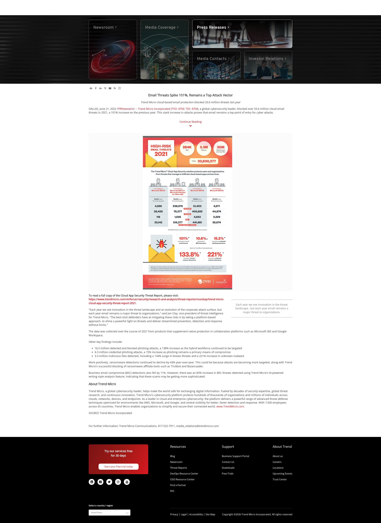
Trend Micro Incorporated (154, 108)
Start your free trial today (118, 466)
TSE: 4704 (191, 108)
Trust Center (280, 479)
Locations (278, 468)
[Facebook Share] (95, 88)
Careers (277, 462)
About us (278, 456)
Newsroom (176, 462)
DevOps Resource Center (184, 474)
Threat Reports (178, 468)
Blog (172, 456)
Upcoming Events (282, 474)
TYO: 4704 (178, 108)
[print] (91, 88)
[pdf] (119, 88)
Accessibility (196, 514)
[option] (113, 49)
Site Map (210, 514)
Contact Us (228, 462)
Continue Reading (190, 121)
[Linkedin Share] (100, 88)
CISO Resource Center (182, 479)
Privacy (174, 514)
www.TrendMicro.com (230, 406)
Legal (184, 514)
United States (96, 512)
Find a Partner (178, 485)
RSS (172, 491)
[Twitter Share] (105, 88)
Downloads (228, 468)
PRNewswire (126, 108)
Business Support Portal (235, 456)
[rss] (115, 88)
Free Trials (228, 474)
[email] (110, 88)
